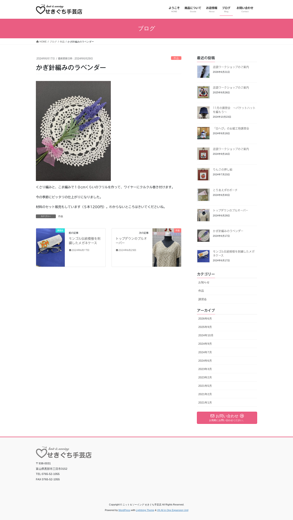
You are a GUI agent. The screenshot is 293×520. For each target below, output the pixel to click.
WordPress (124, 510)
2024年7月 (205, 352)
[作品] (166, 242)
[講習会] (50, 247)
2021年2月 (205, 394)
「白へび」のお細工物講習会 (231, 128)
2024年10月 (205, 335)
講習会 (202, 299)
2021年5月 (205, 385)
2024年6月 (205, 360)
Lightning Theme (145, 510)
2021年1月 (205, 402)
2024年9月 (205, 343)
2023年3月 (205, 369)
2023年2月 (205, 377)
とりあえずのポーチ (225, 190)
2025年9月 (205, 327)
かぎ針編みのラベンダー (228, 231)
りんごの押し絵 (222, 169)
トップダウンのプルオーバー (230, 210)
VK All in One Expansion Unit (172, 510)
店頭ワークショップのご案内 (231, 67)
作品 (176, 58)
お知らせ (203, 282)
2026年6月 (205, 318)
